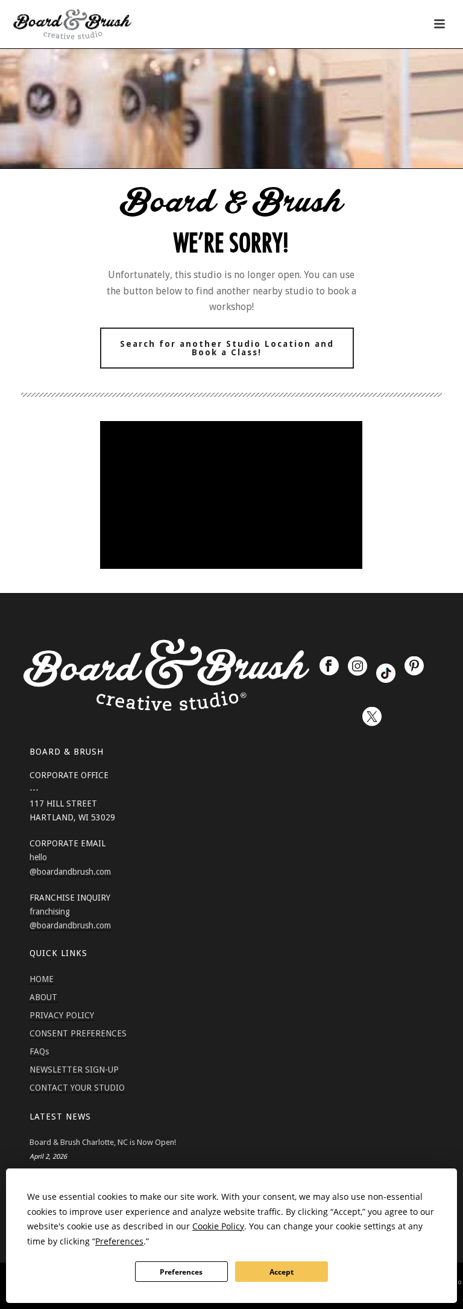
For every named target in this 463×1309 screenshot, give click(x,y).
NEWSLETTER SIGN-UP (74, 1069)
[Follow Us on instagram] (357, 666)
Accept (281, 1272)
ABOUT (43, 997)
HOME (42, 979)
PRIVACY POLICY (62, 1015)
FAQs (39, 1051)
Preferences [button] (119, 1241)
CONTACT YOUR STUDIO (77, 1087)
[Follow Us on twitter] (372, 717)
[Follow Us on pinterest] (414, 666)
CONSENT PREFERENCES (78, 1033)
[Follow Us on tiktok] (385, 673)
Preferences (181, 1272)
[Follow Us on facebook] (329, 666)
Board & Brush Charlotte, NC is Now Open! (103, 1142)
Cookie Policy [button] (218, 1226)
